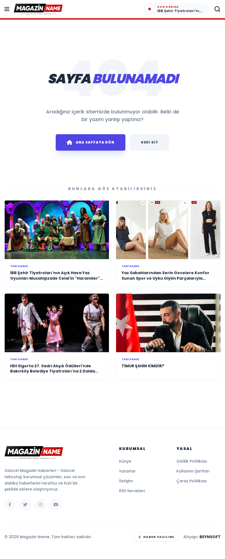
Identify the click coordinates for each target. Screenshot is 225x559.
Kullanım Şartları (193, 471)
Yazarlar (127, 471)
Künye (125, 461)
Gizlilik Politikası (191, 461)
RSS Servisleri (132, 491)
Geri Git (150, 142)
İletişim (126, 481)
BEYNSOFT (210, 537)
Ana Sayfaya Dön (95, 142)
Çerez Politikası (191, 481)
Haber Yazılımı (158, 537)
